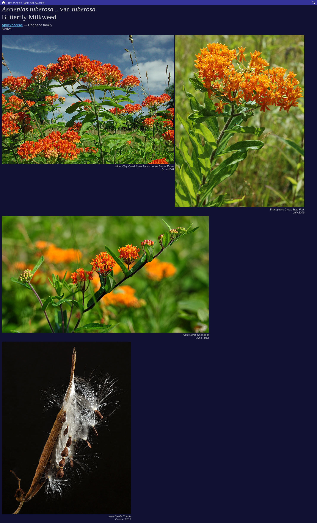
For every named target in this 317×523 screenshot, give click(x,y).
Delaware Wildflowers (24, 2)
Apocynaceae (12, 25)
